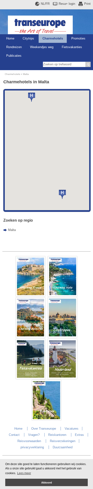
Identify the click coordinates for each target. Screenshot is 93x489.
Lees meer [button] (24, 473)
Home (10, 38)
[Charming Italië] (62, 295)
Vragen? (34, 435)
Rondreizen (14, 47)
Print (87, 4)
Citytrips (28, 38)
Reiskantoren (57, 435)
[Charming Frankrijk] (30, 295)
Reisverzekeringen (62, 441)
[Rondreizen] (46, 419)
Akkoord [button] (46, 482)
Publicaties (13, 55)
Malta (26, 74)
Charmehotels (52, 38)
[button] (62, 194)
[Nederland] (62, 378)
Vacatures (71, 428)
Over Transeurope (43, 428)
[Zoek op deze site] (88, 64)
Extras (79, 435)
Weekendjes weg (41, 47)
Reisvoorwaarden (29, 441)
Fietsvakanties (72, 47)
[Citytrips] (62, 336)
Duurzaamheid (62, 447)
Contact (14, 435)
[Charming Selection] (30, 336)
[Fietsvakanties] (30, 378)
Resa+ (67, 4)
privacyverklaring (32, 447)
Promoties (78, 38)
